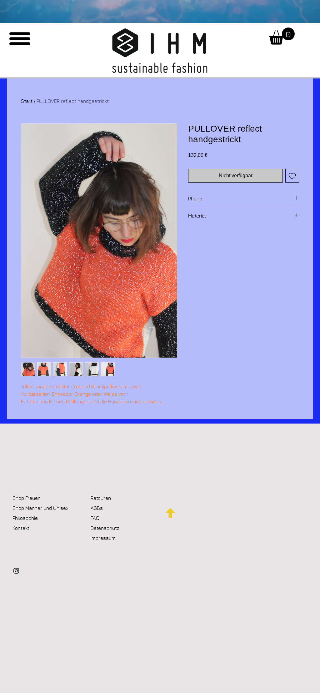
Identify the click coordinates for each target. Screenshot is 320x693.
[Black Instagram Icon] (16, 571)
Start (26, 101)
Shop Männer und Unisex (40, 508)
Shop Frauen (26, 498)
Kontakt (21, 528)
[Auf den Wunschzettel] (292, 176)
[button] (19, 38)
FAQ (95, 518)
